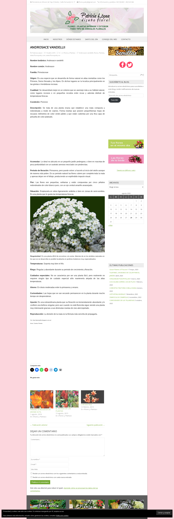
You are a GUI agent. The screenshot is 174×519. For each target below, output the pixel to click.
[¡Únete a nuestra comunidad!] (122, 68)
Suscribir (114, 100)
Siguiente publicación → (96, 425)
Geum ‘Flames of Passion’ (118, 269)
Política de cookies (62, 516)
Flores (96, 53)
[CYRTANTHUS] (92, 396)
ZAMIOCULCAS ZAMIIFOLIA (118, 297)
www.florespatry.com (37, 55)
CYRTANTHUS (86, 404)
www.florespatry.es (53, 55)
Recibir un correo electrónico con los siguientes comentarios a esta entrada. (60, 473)
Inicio (46, 39)
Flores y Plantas (69, 53)
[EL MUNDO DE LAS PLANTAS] (67, 398)
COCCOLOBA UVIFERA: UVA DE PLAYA (122, 282)
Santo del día (91, 39)
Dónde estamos (73, 39)
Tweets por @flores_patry (126, 170)
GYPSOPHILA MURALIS (117, 294)
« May (110, 225)
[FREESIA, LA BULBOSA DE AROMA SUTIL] (41, 399)
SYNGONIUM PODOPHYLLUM (119, 279)
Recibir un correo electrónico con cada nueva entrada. (52, 477)
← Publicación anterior (38, 425)
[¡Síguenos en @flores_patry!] (129, 68)
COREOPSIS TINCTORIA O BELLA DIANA (122, 288)
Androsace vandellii (86, 53)
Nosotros (57, 39)
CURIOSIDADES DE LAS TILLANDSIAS (122, 300)
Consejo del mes (109, 39)
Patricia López (37, 53)
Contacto (125, 39)
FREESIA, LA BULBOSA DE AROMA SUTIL (40, 410)
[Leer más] (126, 143)
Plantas (101, 53)
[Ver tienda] (126, 50)
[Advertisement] (67, 137)
